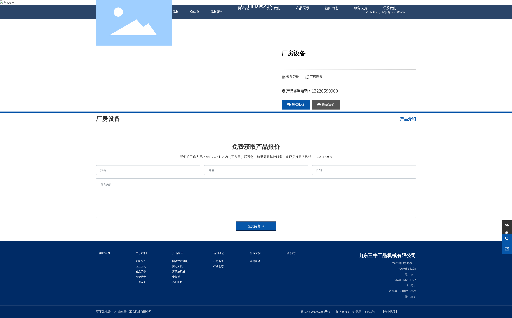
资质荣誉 (292, 76)
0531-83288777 (405, 279)
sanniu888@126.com (402, 291)
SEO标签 (370, 311)
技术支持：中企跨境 (348, 311)
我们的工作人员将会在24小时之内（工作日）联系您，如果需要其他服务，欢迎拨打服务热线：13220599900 (256, 157)
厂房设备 (316, 76)
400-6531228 (407, 268)
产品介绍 (408, 119)
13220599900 (325, 91)
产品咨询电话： (298, 91)
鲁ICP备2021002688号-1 (315, 311)
